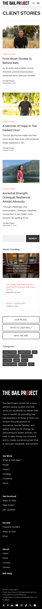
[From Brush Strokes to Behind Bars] (21, 36)
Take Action (8, 505)
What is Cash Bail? (12, 460)
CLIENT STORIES (9, 54)
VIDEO (31, 364)
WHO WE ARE (21, 335)
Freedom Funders (11, 527)
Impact (6, 469)
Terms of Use (16, 592)
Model (6, 465)
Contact (6, 562)
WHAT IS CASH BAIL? (21, 327)
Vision (6, 553)
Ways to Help (9, 500)
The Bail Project (8, 81)
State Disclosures (27, 592)
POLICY (24, 360)
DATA (35, 352)
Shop (5, 536)
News (5, 483)
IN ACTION (7, 360)
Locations (7, 478)
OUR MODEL (21, 319)
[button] (38, 3)
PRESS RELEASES (9, 364)
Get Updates (9, 509)
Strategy (7, 474)
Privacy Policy (7, 592)
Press (5, 558)
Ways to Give (9, 531)
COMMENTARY (24, 352)
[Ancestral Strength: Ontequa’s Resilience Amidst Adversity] (21, 171)
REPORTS (22, 364)
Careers (6, 567)
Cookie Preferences (20, 595)
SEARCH (33, 238)
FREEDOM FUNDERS (11, 356)
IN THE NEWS (26, 356)
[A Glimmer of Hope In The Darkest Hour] (21, 104)
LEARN (16, 360)
